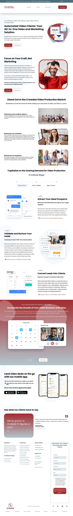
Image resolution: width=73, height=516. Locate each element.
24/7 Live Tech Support (24, 464)
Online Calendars (23, 452)
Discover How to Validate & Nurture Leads (19, 259)
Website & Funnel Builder (25, 450)
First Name (55, 454)
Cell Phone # (56, 466)
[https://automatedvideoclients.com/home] (10, 506)
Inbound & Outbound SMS (25, 460)
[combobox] (54, 469)
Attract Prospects (8, 458)
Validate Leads (7, 460)
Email (54, 472)
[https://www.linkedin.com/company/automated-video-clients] (67, 506)
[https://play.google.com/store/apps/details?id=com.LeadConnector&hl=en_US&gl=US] (22, 392)
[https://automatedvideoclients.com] (9, 7)
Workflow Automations (24, 449)
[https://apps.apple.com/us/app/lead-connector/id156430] (10, 392)
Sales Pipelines (23, 455)
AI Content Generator (24, 462)
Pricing (37, 7)
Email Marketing (23, 454)
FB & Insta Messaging (24, 459)
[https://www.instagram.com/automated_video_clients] (57, 506)
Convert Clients (7, 461)
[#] (62, 506)
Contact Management (24, 447)
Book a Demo (48, 7)
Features (29, 7)
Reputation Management (25, 445)
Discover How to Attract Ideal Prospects (51, 218)
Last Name (55, 460)
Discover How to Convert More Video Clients (52, 294)
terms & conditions (62, 483)
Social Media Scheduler (24, 457)
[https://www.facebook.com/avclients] (53, 506)
